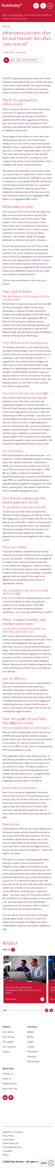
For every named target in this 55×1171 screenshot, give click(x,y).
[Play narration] (6, 60)
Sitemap (6, 1154)
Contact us (8, 1073)
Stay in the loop (10, 1088)
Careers (6, 1051)
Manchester (33, 1051)
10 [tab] (34, 1010)
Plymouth (32, 1056)
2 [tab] (8, 1010)
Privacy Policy (8, 1136)
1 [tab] (5, 1010)
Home (5, 15)
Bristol (31, 1036)
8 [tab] (27, 1010)
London (31, 1046)
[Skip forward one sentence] (18, 60)
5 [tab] (18, 1010)
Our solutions (9, 1046)
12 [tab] (40, 1010)
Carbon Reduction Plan (12, 1147)
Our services (9, 1036)
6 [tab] (21, 1010)
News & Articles (17, 15)
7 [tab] (24, 1010)
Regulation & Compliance (13, 1132)
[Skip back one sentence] (13, 60)
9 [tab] (31, 1010)
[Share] (51, 1163)
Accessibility (7, 1151)
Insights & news (10, 1083)
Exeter (31, 1041)
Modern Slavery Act (10, 1143)
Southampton (34, 1061)
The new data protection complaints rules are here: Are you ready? (23, 990)
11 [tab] (37, 1010)
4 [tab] (14, 1010)
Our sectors (8, 1032)
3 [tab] (11, 1010)
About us (7, 1078)
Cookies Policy (8, 1139)
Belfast (31, 1032)
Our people (8, 1041)
